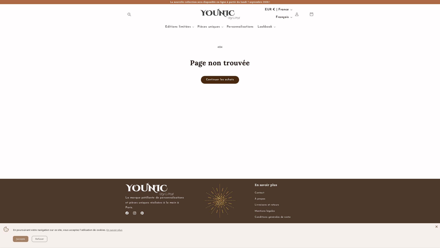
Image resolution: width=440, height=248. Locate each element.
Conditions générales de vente (272, 217)
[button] (129, 14)
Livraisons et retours (267, 205)
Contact (259, 193)
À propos (260, 199)
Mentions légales (265, 211)
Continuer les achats (220, 79)
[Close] (436, 226)
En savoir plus (114, 229)
